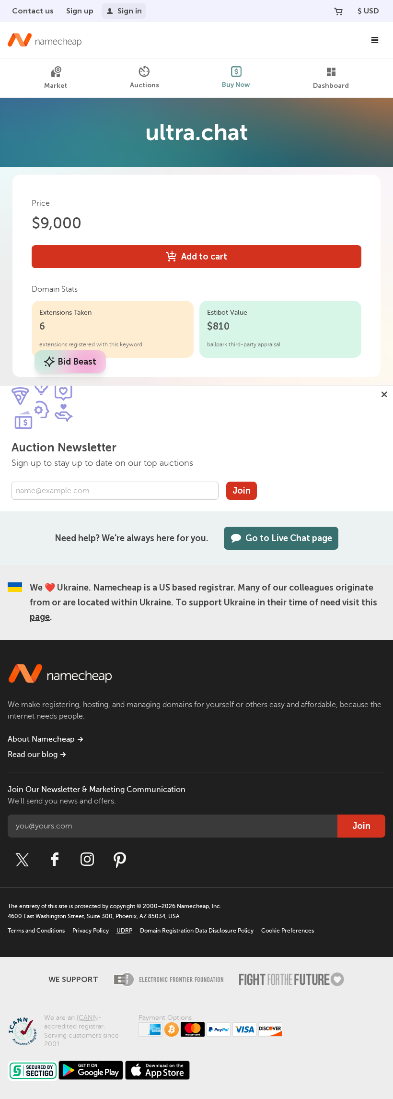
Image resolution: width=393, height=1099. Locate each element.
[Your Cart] (338, 11)
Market (55, 86)
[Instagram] (87, 859)
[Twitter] (22, 859)
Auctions (144, 85)
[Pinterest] (119, 859)
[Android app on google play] (90, 1070)
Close (384, 394)
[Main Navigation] (374, 40)
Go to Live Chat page (288, 538)
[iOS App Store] (157, 1070)
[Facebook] (54, 859)
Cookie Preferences (287, 930)
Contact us (33, 10)
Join (241, 490)
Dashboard (331, 86)
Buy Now (236, 85)
